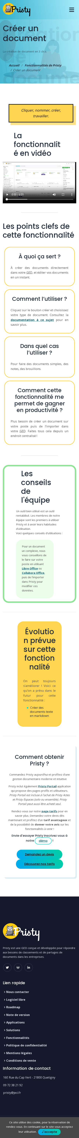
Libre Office (30, 568)
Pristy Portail (47, 786)
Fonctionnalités (17, 1038)
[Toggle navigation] (71, 9)
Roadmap (13, 1007)
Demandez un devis (39, 854)
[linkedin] (28, 967)
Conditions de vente (21, 1061)
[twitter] (7, 967)
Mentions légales (19, 1053)
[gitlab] (18, 967)
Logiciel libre (15, 1000)
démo (43, 841)
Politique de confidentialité (26, 1045)
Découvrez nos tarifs (39, 864)
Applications (15, 1022)
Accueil (14, 65)
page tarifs (49, 811)
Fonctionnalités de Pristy (43, 65)
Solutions (13, 1030)
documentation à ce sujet (32, 320)
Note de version (18, 1015)
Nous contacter (17, 992)
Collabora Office (33, 573)
